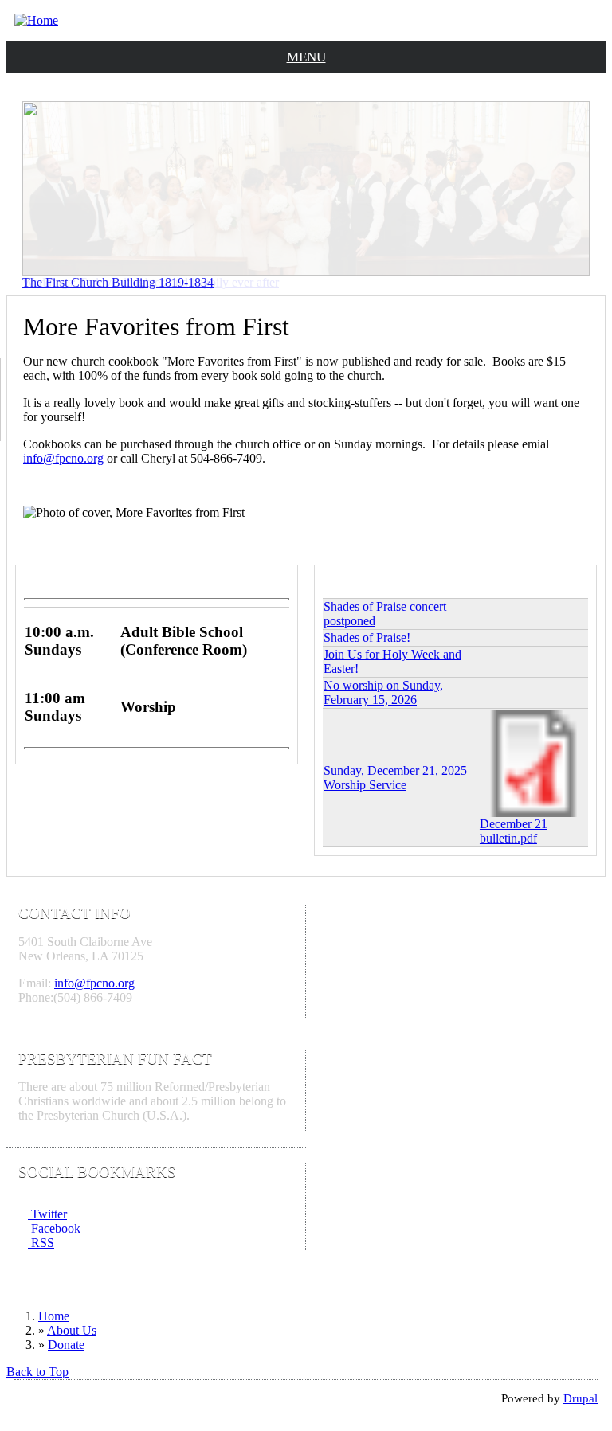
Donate (66, 1344)
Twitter (47, 1214)
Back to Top (37, 1371)
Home (53, 1316)
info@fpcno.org (63, 458)
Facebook (54, 1228)
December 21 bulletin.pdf (513, 831)
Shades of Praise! (367, 637)
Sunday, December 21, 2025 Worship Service (395, 778)
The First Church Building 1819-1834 (118, 282)
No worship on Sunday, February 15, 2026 (383, 692)
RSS (41, 1242)
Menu (306, 57)
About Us (71, 1330)
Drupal (580, 1398)
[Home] (36, 20)
